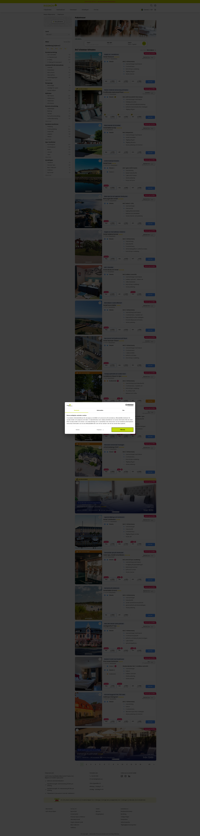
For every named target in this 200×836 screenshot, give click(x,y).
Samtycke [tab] (76, 410)
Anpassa (99, 429)
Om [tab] (123, 410)
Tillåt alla (122, 429)
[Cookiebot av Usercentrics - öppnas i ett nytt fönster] (126, 405)
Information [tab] (100, 410)
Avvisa (77, 429)
